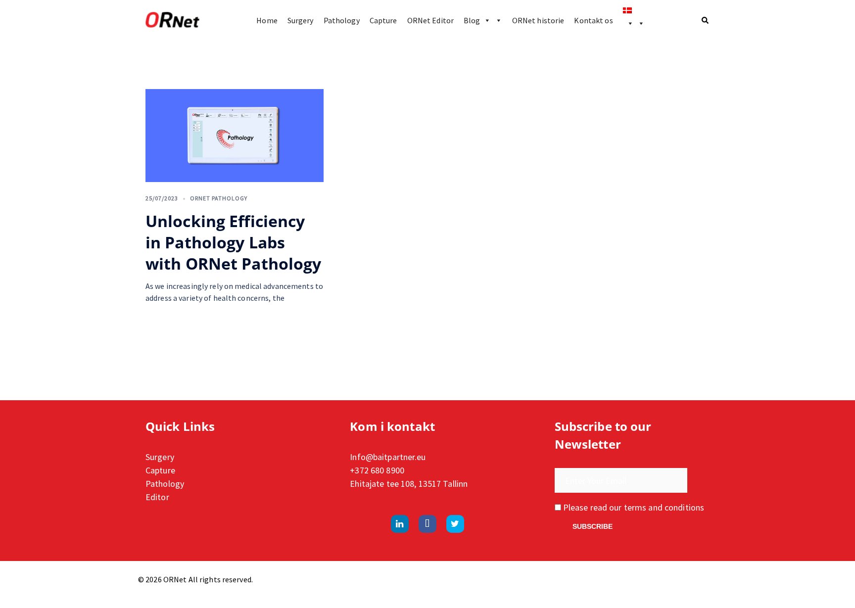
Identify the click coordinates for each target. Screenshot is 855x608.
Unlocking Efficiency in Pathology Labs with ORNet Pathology (233, 242)
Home (266, 20)
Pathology (342, 20)
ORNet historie (538, 20)
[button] (706, 20)
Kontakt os (593, 20)
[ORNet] (172, 20)
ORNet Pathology (218, 198)
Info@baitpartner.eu (388, 457)
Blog (472, 20)
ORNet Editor (430, 20)
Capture (383, 20)
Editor (157, 497)
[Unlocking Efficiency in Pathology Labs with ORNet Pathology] (234, 135)
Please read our (632, 507)
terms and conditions (664, 507)
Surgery (300, 20)
